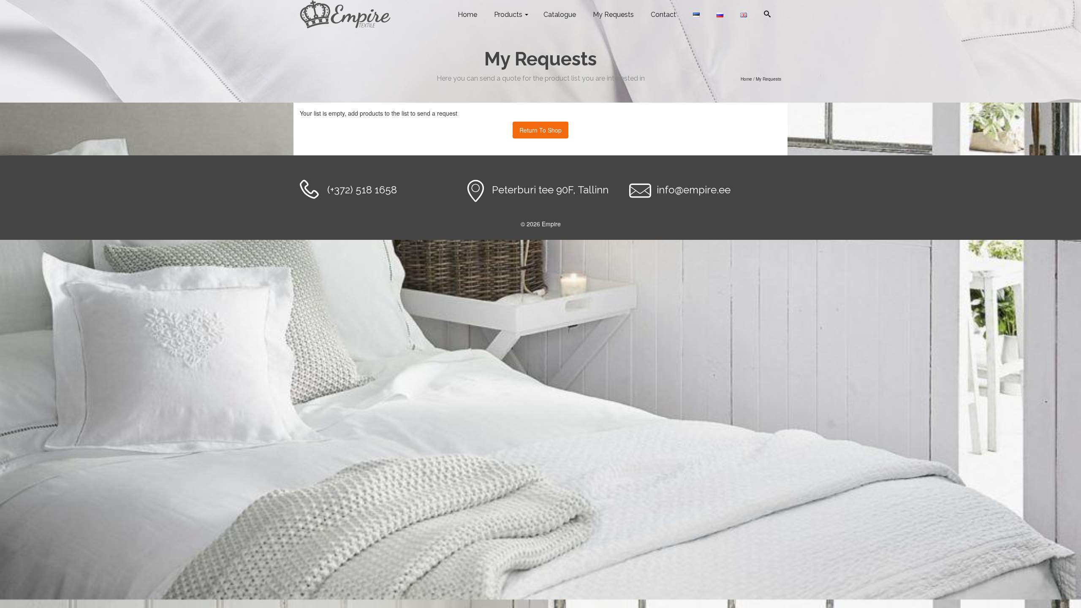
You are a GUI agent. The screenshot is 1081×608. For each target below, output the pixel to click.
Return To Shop (540, 130)
